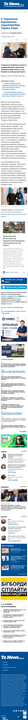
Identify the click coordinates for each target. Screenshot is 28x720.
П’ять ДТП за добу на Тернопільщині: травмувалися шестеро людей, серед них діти (13, 427)
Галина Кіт (11, 533)
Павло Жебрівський (14, 541)
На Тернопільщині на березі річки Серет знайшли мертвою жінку (14, 621)
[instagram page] (25, 711)
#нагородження (9, 311)
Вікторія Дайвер (13, 480)
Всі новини (23, 431)
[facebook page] (16, 711)
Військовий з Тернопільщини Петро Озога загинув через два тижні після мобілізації (14, 611)
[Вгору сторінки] (24, 713)
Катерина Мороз (16, 33)
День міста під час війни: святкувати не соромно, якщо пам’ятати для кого (14, 641)
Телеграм (9, 303)
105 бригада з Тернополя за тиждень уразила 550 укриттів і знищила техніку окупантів (13, 399)
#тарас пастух (20, 311)
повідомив (10, 76)
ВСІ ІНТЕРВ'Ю (23, 486)
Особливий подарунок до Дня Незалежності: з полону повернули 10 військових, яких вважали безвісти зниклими (12, 406)
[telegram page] (23, 711)
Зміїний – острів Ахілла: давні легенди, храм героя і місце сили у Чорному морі (13, 371)
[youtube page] (21, 711)
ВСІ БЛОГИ (24, 516)
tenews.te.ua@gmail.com (9, 296)
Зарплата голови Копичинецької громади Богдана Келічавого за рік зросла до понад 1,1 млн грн (14, 636)
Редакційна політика (9, 667)
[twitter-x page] (18, 711)
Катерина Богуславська (15, 462)
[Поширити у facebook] (16, 40)
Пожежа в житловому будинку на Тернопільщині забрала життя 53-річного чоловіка (13, 378)
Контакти (5, 665)
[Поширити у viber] (22, 40)
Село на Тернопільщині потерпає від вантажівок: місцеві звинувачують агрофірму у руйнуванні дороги (13, 626)
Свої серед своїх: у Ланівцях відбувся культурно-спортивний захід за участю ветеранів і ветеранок (13, 392)
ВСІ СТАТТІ (24, 451)
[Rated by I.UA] (22, 717)
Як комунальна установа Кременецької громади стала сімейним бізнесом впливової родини (13, 616)
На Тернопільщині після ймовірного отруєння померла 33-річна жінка (12, 413)
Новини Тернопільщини (15, 307)
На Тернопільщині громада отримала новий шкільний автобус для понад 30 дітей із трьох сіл (14, 94)
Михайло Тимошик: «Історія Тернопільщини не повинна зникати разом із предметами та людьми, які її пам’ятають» (13, 508)
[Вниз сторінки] (24, 716)
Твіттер (17, 298)
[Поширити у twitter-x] (19, 40)
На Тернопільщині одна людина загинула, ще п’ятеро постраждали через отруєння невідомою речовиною (13, 365)
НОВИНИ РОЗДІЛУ (22, 574)
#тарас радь (5, 313)
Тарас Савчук (12, 472)
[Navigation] (24, 11)
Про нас (5, 662)
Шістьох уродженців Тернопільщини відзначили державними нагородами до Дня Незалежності (13, 385)
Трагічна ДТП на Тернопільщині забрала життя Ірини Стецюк (14, 631)
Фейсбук (11, 302)
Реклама (5, 670)
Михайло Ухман (13, 524)
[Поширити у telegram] (25, 40)
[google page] (14, 711)
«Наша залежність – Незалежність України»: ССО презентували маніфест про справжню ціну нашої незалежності (13, 420)
